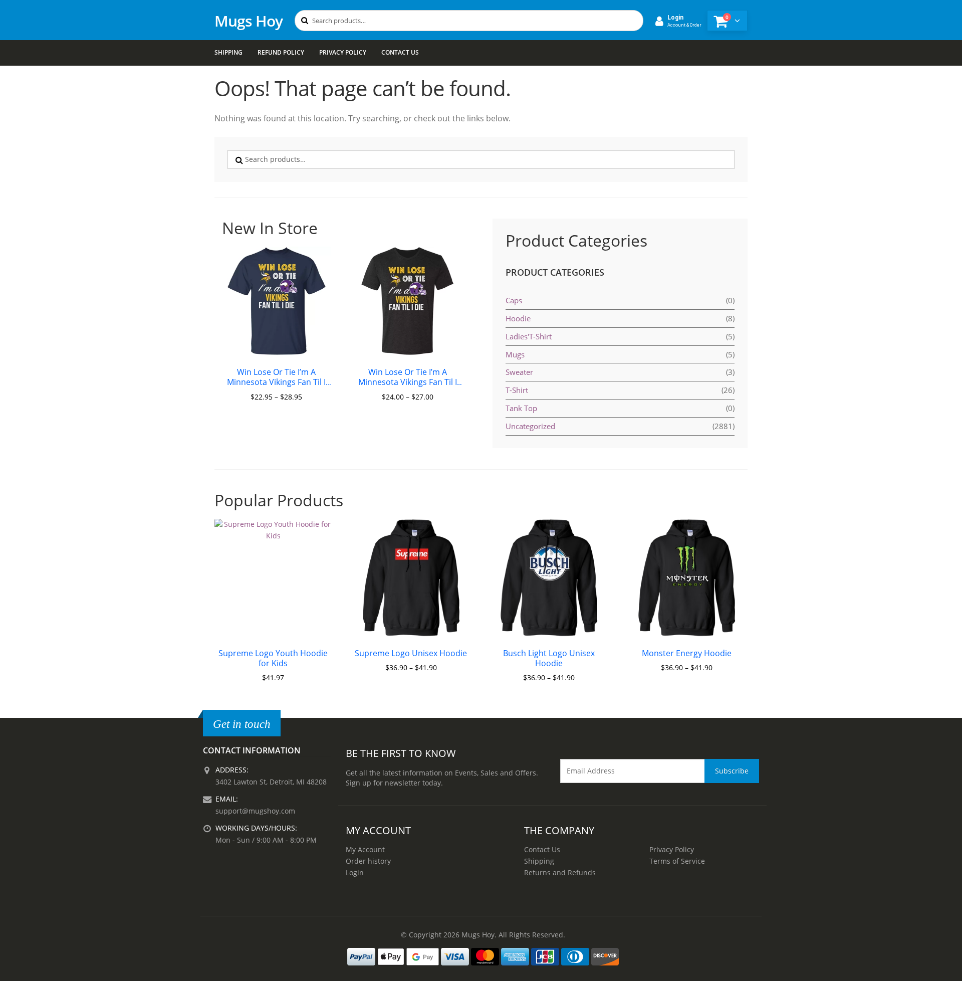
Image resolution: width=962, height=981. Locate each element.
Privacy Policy (342, 52)
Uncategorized (530, 426)
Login (355, 872)
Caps (514, 300)
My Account (365, 849)
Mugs (515, 354)
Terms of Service (677, 861)
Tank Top (521, 408)
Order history (368, 861)
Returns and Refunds (560, 872)
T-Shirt (517, 390)
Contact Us (400, 52)
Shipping (228, 52)
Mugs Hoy (248, 21)
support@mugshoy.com (255, 811)
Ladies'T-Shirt (529, 336)
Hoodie (518, 318)
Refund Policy (281, 52)
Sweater (519, 372)
